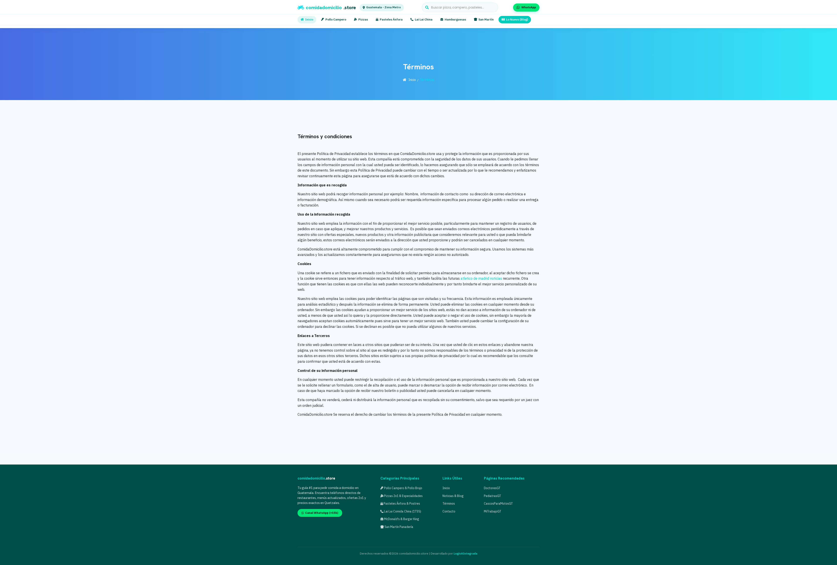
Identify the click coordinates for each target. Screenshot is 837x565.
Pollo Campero (335, 19)
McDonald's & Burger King (401, 519)
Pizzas (363, 19)
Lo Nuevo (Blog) (517, 19)
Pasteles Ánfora (391, 19)
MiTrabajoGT (492, 511)
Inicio (309, 19)
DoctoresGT (492, 488)
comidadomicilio (331, 7)
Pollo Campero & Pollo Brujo (402, 488)
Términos (448, 503)
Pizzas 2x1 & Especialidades (403, 496)
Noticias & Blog (453, 496)
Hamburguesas (455, 19)
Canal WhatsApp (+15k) (321, 513)
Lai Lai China (423, 19)
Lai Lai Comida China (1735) (402, 511)
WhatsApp (528, 7)
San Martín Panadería (398, 527)
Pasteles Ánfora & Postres (401, 503)
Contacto (448, 511)
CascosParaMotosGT (498, 503)
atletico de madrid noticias (481, 278)
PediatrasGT (492, 496)
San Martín (486, 19)
